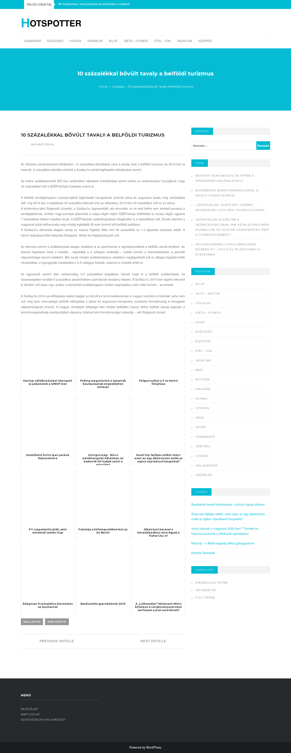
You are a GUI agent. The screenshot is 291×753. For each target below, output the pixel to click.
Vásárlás (95, 41)
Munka (201, 398)
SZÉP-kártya (57, 621)
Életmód (203, 341)
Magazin (203, 389)
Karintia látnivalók (203, 553)
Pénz (200, 417)
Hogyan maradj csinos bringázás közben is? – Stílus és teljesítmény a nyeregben (228, 249)
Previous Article (56, 641)
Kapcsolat (30, 714)
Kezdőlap (29, 709)
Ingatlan (184, 41)
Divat (200, 322)
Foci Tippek (205, 597)
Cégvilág (118, 86)
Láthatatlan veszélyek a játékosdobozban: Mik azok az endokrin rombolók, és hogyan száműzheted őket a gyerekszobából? (232, 227)
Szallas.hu (31, 621)
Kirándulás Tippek (212, 582)
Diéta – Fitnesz (136, 41)
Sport (201, 427)
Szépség (205, 41)
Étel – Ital (162, 41)
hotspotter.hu (42, 144)
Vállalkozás (207, 465)
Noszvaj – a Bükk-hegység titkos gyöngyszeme (222, 543)
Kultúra (203, 379)
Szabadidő (32, 41)
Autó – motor (208, 293)
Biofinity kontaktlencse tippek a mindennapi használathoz (225, 178)
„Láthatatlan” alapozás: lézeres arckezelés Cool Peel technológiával (230, 207)
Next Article (154, 641)
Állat (113, 41)
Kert (199, 370)
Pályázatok (206, 590)
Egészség (55, 41)
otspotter (51, 22)
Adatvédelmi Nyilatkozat (43, 719)
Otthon (202, 408)
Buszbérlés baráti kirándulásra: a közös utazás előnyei (227, 193)
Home (103, 86)
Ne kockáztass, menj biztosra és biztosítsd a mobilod (93, 4)
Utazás (75, 41)
